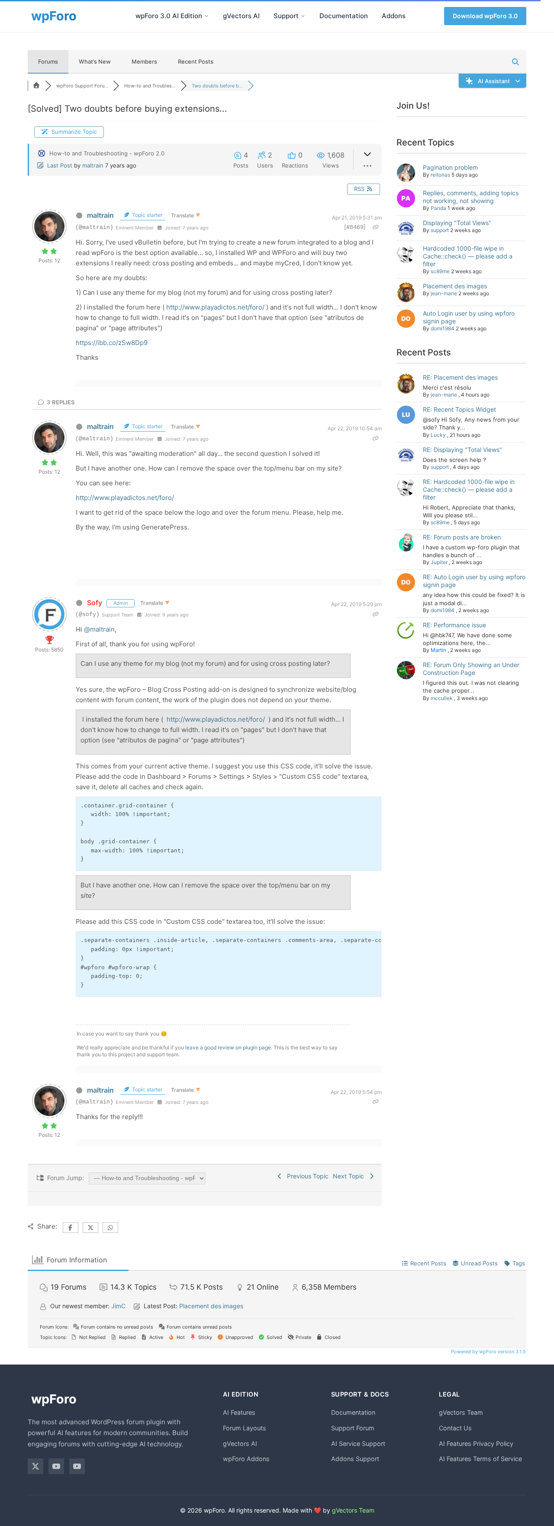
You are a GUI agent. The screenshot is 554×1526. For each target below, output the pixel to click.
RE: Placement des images (460, 377)
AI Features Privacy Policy (476, 1443)
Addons (394, 16)
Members (144, 61)
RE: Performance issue (454, 625)
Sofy (94, 602)
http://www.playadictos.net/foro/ (215, 307)
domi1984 (442, 328)
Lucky (438, 435)
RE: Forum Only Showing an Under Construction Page (471, 668)
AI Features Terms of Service (480, 1458)
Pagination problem (450, 167)
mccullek (442, 698)
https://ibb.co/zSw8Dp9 (112, 343)
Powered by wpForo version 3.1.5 (488, 1352)
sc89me (440, 271)
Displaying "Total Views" (457, 222)
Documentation (343, 16)
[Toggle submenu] (206, 16)
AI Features (239, 1412)
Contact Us (455, 1428)
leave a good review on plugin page (228, 1047)
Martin (438, 650)
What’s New (95, 61)
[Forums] (36, 86)
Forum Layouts (244, 1428)
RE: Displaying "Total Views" (462, 449)
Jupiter (439, 562)
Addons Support (355, 1458)
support (440, 230)
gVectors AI (241, 16)
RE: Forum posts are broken (462, 537)
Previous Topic (306, 1176)
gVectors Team (461, 1412)
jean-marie (444, 293)
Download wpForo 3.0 (485, 15)
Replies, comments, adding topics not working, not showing (471, 196)
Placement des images (455, 286)
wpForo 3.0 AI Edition (168, 16)
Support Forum (352, 1428)
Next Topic (350, 1176)
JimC (118, 1306)
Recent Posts (195, 61)
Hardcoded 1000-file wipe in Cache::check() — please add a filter (467, 256)
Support (286, 16)
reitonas (440, 174)
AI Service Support (358, 1443)
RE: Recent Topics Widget (459, 409)
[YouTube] (56, 1466)
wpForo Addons (246, 1458)
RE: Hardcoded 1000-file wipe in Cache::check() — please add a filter (469, 489)
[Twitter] (35, 1466)
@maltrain (99, 629)
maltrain (92, 165)
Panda (438, 208)
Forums (48, 61)
